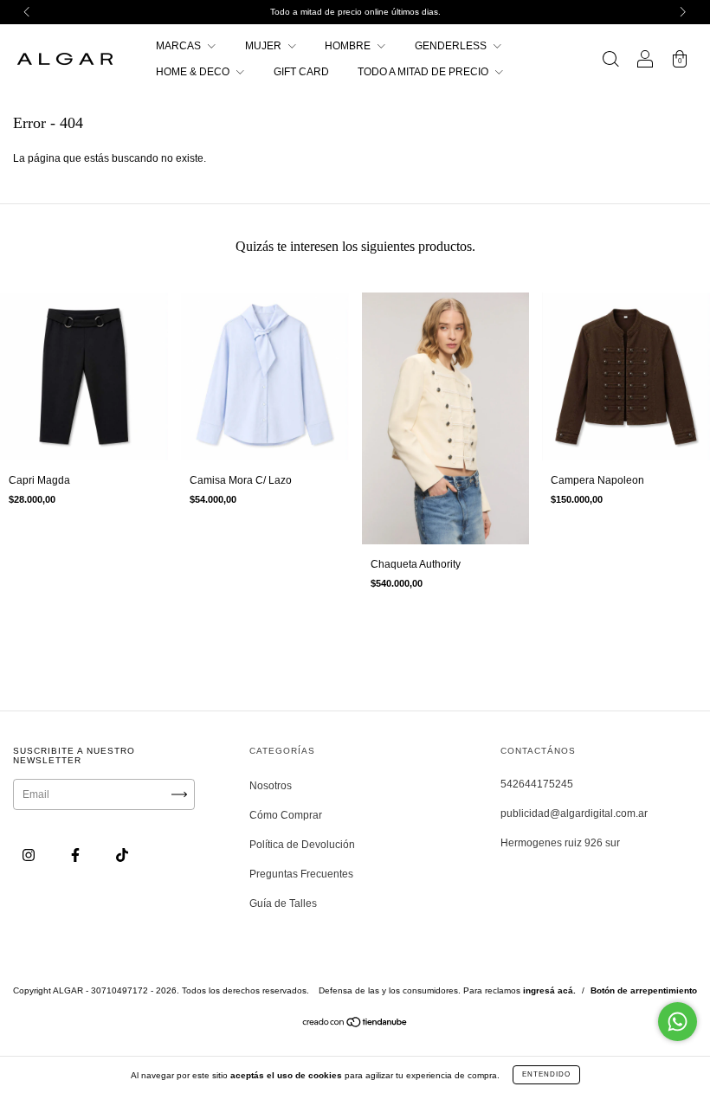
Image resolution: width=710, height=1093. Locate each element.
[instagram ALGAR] (30, 855)
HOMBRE (349, 46)
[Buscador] (610, 61)
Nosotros (270, 786)
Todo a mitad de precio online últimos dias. (355, 11)
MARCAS (179, 46)
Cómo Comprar (285, 815)
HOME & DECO (194, 72)
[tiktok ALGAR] (122, 855)
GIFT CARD (301, 72)
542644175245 (536, 784)
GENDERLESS (452, 46)
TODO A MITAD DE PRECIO (424, 72)
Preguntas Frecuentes (301, 874)
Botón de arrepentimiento (644, 990)
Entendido (546, 1074)
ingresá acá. (549, 990)
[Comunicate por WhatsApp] (677, 1021)
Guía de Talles (283, 903)
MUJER (264, 46)
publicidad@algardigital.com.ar (574, 813)
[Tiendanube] (355, 1024)
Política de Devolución (302, 845)
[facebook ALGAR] (77, 855)
